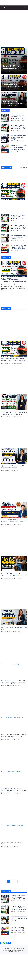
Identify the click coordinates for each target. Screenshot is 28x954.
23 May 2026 (21, 140)
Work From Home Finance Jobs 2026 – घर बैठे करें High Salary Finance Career (14, 735)
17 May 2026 (17, 685)
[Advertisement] (14, 24)
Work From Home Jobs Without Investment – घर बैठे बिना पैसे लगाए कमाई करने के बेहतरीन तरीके (13, 575)
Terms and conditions (7, 950)
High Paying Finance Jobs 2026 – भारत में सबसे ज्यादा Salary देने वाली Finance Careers (13, 789)
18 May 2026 (18, 578)
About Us (11, 951)
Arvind (6, 71)
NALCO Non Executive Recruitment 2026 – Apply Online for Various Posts (13, 103)
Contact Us (16, 951)
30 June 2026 (20, 71)
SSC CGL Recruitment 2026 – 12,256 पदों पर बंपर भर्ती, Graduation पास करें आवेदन (18, 147)
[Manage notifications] (25, 951)
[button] (25, 7)
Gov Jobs (13, 72)
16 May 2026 (18, 846)
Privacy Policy (16, 950)
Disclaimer (22, 950)
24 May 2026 (13, 105)
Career (10, 631)
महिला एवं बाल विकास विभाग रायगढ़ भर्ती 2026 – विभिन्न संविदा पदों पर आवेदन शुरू (18, 137)
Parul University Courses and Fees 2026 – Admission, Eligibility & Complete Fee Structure (13, 683)
